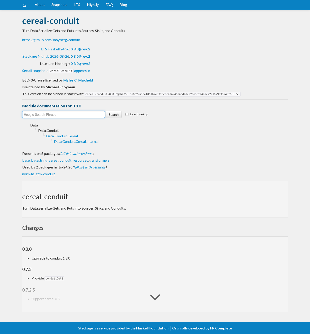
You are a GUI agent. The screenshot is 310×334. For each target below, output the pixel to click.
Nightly (93, 4)
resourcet (80, 160)
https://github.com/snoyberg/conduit (51, 39)
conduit (65, 160)
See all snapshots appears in (56, 70)
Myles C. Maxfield (78, 80)
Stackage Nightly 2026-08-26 (45, 56)
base (26, 160)
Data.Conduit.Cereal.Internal (76, 141)
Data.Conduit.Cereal (62, 136)
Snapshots (59, 4)
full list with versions (76, 153)
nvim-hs (28, 174)
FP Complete (221, 328)
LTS (77, 4)
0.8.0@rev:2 (80, 49)
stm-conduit (45, 174)
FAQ (109, 4)
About (40, 4)
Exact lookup (139, 114)
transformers (99, 160)
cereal (53, 160)
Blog (123, 4)
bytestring (39, 160)
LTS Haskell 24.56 (55, 49)
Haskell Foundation (152, 328)
